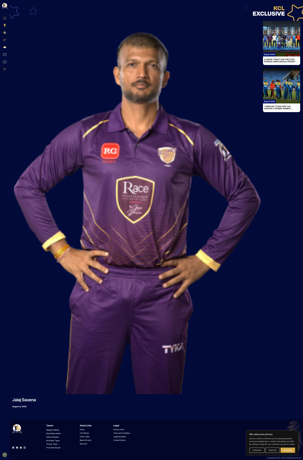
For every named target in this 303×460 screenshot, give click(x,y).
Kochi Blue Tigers (53, 441)
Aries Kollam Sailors (53, 433)
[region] (272, 442)
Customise (257, 450)
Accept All (288, 450)
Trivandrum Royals (53, 448)
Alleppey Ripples (52, 430)
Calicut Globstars (52, 437)
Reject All (272, 450)
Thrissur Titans (52, 444)
